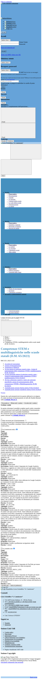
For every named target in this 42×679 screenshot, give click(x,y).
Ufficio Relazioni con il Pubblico (15, 637)
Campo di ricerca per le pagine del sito (12, 318)
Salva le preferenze (15, 585)
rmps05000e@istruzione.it (25, 607)
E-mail (21, 72)
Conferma (10, 141)
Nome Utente (23, 42)
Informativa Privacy (11, 636)
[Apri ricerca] (25, 151)
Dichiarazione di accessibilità (14, 639)
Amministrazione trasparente (13, 646)
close (3, 176)
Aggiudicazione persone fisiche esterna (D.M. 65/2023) (22, 388)
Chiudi (3, 92)
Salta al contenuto (6, 1)
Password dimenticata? (8, 47)
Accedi (3, 32)
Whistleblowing (9, 643)
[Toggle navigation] (16, 167)
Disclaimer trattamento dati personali (12, 662)
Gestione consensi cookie (12, 644)
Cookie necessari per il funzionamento (13, 420)
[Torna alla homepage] (21, 143)
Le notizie (8, 340)
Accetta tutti (30, 403)
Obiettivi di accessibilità (12, 641)
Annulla (4, 141)
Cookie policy (9, 632)
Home (6, 337)
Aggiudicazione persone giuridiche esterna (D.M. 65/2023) (23, 389)
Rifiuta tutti (16, 403)
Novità (7, 339)
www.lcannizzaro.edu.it (8, 429)
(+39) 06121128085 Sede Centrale (18, 605)
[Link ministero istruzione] (9, 3)
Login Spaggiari (10, 79)
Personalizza (5, 403)
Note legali (8, 634)
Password (22, 44)
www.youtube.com (7, 548)
